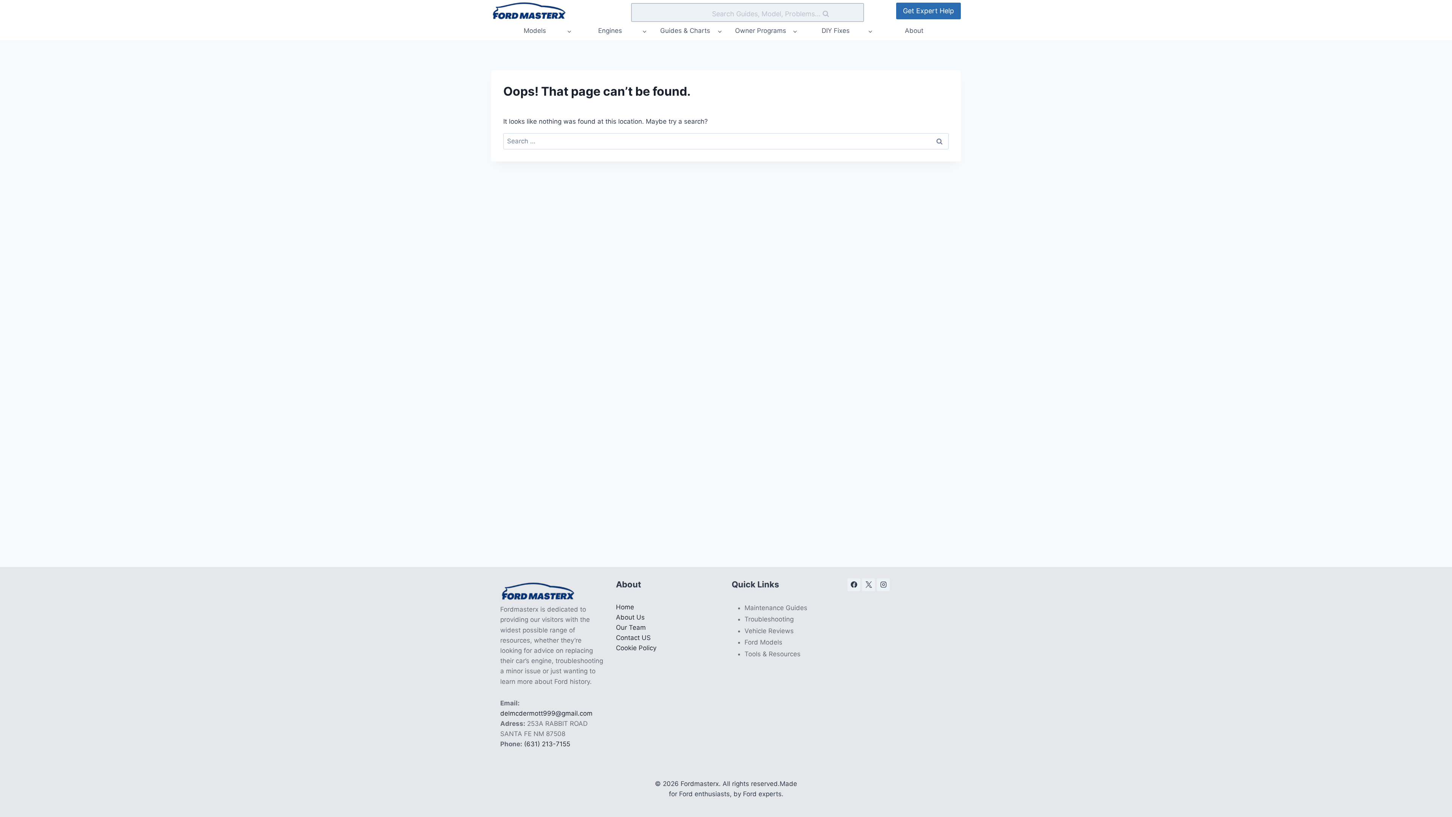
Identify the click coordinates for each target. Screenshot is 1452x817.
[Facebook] (853, 584)
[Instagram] (883, 584)
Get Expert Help (928, 11)
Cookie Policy (636, 648)
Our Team (631, 627)
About (914, 30)
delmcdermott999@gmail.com (546, 713)
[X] (868, 584)
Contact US (633, 637)
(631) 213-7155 (547, 744)
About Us (630, 617)
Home (625, 607)
